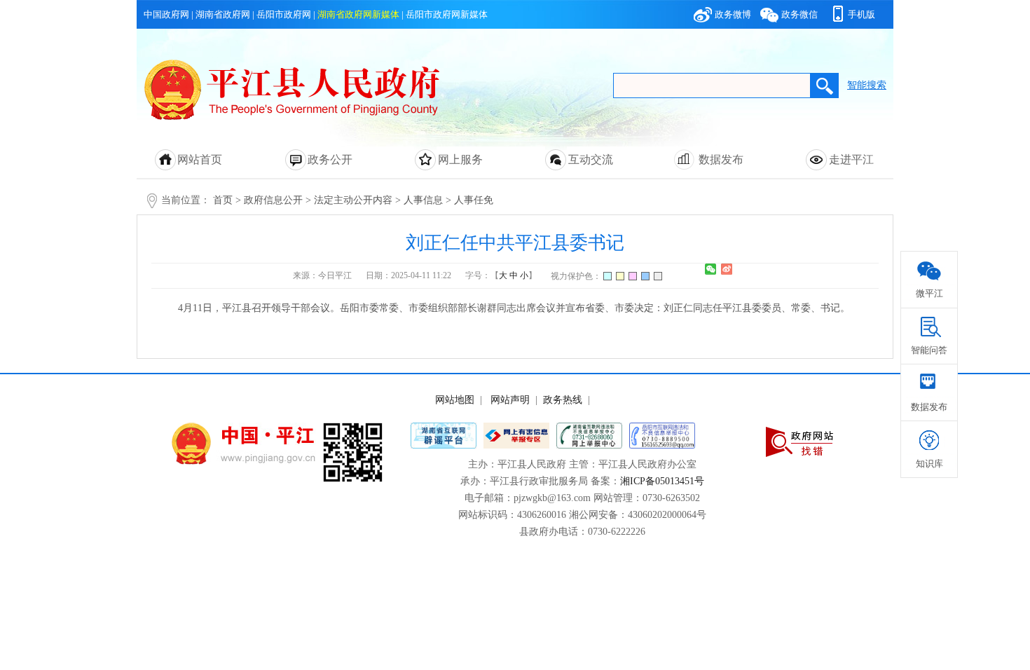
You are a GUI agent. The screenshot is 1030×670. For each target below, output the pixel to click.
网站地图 (454, 400)
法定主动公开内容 (353, 200)
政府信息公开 (273, 200)
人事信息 (423, 200)
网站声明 (510, 400)
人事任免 (473, 200)
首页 (223, 200)
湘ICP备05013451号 (662, 481)
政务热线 (562, 400)
